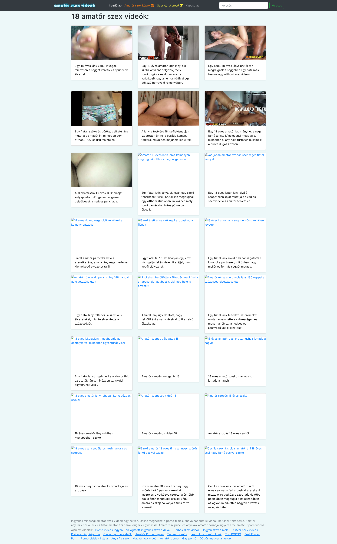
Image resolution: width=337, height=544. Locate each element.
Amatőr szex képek (137, 5)
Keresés (277, 5)
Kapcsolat (192, 5)
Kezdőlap (115, 5)
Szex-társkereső (168, 5)
